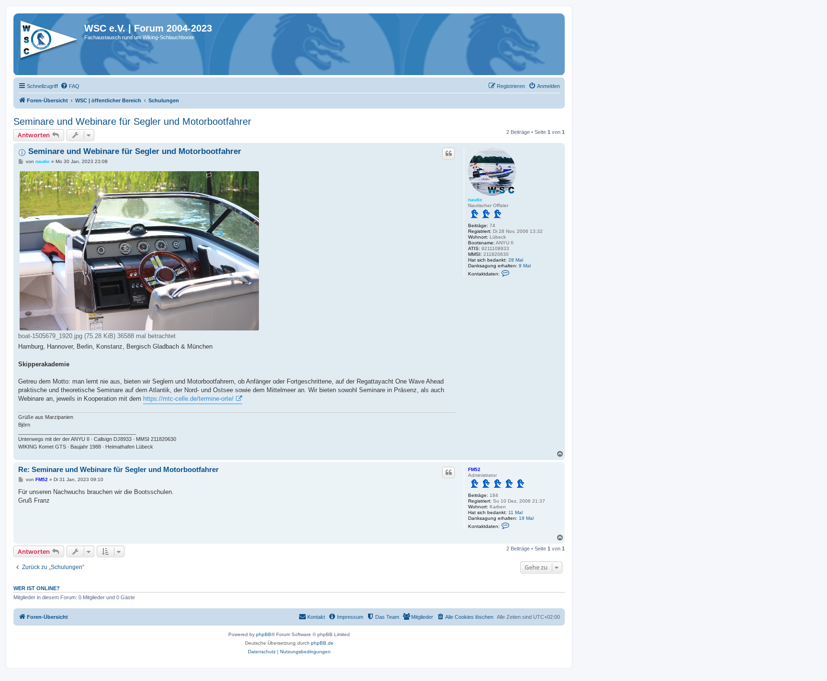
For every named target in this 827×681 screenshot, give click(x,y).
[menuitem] (69, 86)
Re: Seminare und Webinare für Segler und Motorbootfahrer (118, 469)
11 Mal (515, 512)
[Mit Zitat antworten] (448, 153)
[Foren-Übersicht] (50, 42)
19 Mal (526, 518)
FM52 (474, 469)
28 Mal (515, 260)
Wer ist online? (36, 588)
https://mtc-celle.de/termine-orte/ (188, 398)
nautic (475, 199)
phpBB (263, 634)
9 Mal (525, 265)
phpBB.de (322, 643)
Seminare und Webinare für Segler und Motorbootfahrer (132, 121)
